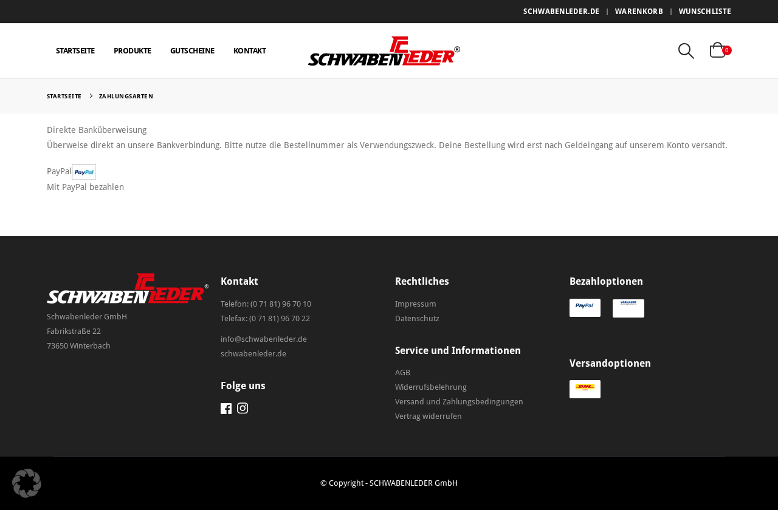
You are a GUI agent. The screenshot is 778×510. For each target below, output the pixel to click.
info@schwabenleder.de (264, 339)
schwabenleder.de (561, 11)
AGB (402, 372)
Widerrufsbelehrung (431, 387)
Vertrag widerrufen (428, 416)
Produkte (132, 50)
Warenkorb (639, 11)
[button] (685, 51)
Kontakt (249, 50)
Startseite (75, 50)
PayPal (59, 171)
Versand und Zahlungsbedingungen (459, 401)
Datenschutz (417, 318)
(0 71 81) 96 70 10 (280, 303)
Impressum (415, 303)
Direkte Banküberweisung (96, 130)
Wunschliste (705, 11)
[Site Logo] (384, 50)
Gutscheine (192, 50)
